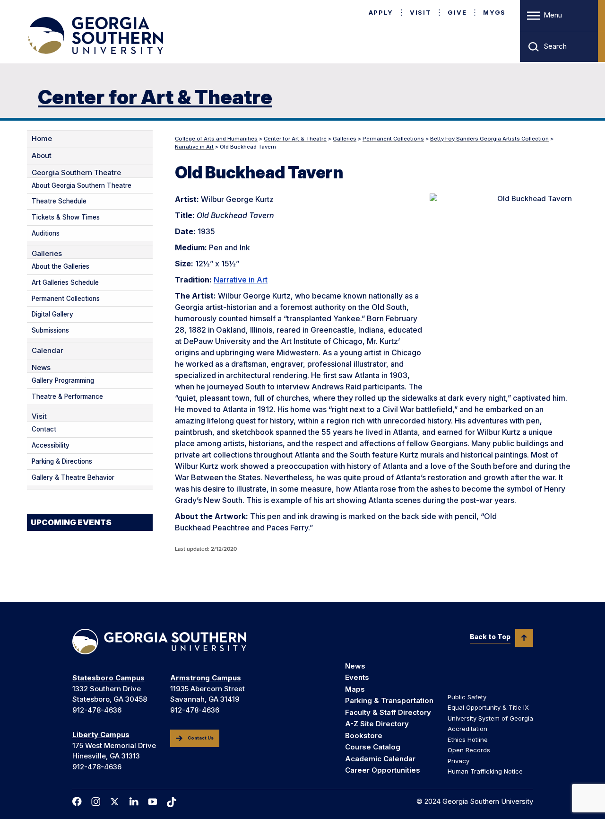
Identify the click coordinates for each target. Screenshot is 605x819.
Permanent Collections (66, 298)
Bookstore (363, 735)
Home (42, 138)
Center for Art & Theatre (155, 97)
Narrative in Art (241, 279)
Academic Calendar (380, 758)
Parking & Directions (62, 461)
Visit (420, 12)
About (42, 155)
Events (357, 677)
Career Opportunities (382, 770)
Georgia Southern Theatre (76, 172)
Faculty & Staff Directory (388, 712)
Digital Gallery (52, 314)
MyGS (494, 12)
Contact (44, 429)
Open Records (469, 750)
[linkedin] (133, 801)
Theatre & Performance (67, 396)
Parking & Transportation (389, 700)
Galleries (47, 253)
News (41, 367)
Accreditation (467, 728)
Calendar (47, 350)
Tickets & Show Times (66, 217)
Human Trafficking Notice (485, 771)
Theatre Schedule (59, 201)
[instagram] (96, 801)
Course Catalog (372, 746)
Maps (355, 689)
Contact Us (201, 738)
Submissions (50, 330)
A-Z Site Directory (377, 723)
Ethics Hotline (468, 739)
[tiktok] (171, 802)
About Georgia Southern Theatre (81, 185)
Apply (381, 12)
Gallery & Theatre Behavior (73, 477)
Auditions (46, 233)
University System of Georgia (490, 718)
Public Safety (467, 697)
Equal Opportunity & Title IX (488, 707)
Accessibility (50, 445)
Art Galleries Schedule (65, 282)
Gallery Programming (63, 380)
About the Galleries (60, 266)
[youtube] (152, 801)
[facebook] (77, 801)
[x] (115, 802)
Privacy (458, 761)
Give (457, 12)
